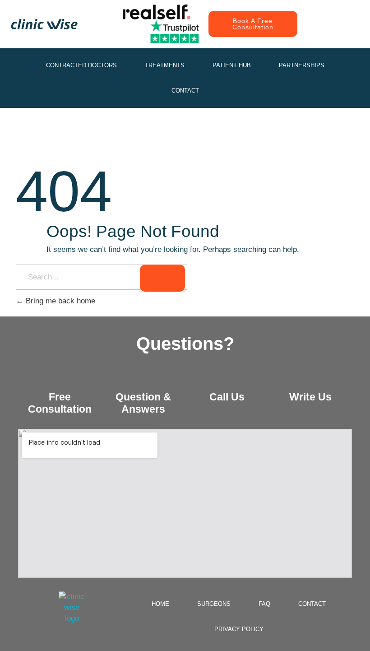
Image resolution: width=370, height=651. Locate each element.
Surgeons (214, 603)
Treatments (165, 65)
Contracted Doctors (81, 65)
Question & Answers (143, 403)
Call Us (227, 397)
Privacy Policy (239, 629)
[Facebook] (341, 15)
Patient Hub (232, 65)
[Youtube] (320, 33)
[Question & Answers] (143, 377)
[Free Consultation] (60, 377)
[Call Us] (227, 377)
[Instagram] (320, 15)
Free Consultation (60, 403)
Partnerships (301, 65)
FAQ (264, 603)
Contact (185, 90)
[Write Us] (310, 377)
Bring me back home (59, 301)
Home (160, 603)
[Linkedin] (341, 33)
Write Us (310, 397)
